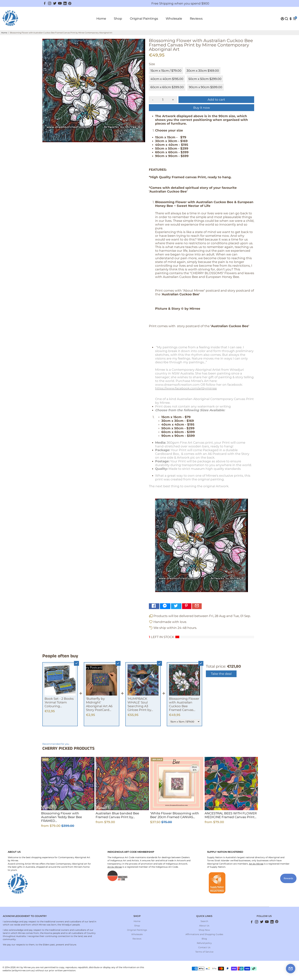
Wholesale (174, 18)
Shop (118, 18)
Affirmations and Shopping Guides (204, 934)
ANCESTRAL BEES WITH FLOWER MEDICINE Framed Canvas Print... (231, 815)
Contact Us (204, 947)
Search (204, 921)
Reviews (196, 18)
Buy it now (201, 108)
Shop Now (204, 930)
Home (101, 18)
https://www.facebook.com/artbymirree (186, 388)
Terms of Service (204, 952)
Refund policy (204, 943)
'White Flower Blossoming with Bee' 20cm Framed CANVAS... (174, 815)
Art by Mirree (114, 867)
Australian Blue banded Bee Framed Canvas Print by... (117, 815)
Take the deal (221, 674)
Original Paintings (144, 18)
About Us (204, 925)
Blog (204, 938)
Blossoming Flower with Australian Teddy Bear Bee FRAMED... (61, 817)
